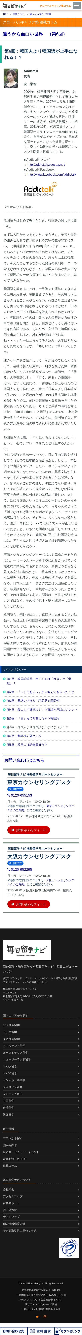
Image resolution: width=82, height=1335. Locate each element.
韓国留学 (8, 1114)
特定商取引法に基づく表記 (19, 1230)
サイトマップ (11, 1216)
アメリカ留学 (11, 1025)
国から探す (10, 1145)
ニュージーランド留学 (17, 1059)
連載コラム (10, 1165)
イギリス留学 (11, 1039)
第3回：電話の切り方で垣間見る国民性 (33, 700)
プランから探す (12, 1138)
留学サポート (11, 1203)
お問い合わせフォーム (30, 830)
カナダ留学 (10, 1032)
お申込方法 (10, 1210)
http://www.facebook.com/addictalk (52, 174)
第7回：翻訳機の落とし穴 (24, 736)
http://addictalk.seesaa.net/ (46, 164)
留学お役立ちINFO (14, 1159)
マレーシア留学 (12, 1093)
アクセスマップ (12, 1196)
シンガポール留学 (14, 1080)
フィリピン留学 (12, 1087)
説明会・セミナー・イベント (21, 1152)
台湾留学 (8, 1107)
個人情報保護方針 (14, 1223)
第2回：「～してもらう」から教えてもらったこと (40, 692)
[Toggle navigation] (77, 5)
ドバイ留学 (10, 1073)
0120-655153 (21, 795)
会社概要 (8, 1189)
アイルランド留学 (14, 1045)
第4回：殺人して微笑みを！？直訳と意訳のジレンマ (42, 709)
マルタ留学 (10, 1066)
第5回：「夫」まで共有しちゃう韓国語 (33, 718)
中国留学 (8, 1100)
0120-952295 (21, 869)
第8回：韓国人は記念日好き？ (27, 744)
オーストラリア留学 (15, 1052)
